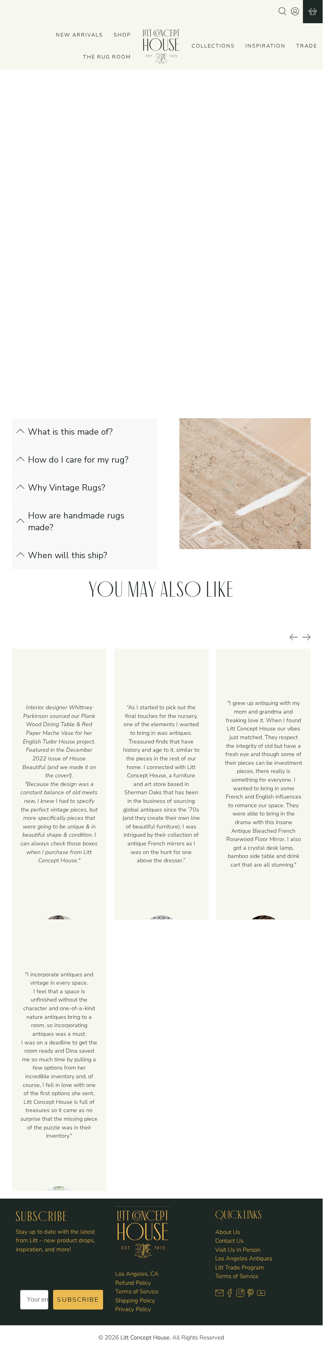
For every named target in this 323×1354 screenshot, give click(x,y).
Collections (213, 46)
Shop (122, 35)
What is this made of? (70, 432)
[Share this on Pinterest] (213, 228)
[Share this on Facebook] (193, 228)
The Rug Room (107, 57)
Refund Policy (133, 1283)
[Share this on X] (172, 228)
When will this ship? (67, 555)
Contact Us (229, 1241)
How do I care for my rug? (78, 460)
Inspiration (265, 46)
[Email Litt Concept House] (219, 1295)
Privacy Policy (133, 1309)
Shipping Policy (135, 1300)
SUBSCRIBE (78, 1299)
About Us (227, 1232)
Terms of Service (137, 1291)
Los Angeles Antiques (243, 1258)
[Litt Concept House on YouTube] (261, 1295)
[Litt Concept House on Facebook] (229, 1295)
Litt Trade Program (239, 1267)
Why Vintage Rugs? (66, 488)
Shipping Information (197, 203)
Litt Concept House (145, 1337)
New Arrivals (79, 35)
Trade (306, 46)
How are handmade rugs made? (76, 521)
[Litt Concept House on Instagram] (240, 1295)
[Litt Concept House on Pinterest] (250, 1295)
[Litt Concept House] (161, 46)
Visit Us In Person (237, 1250)
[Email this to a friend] (233, 228)
